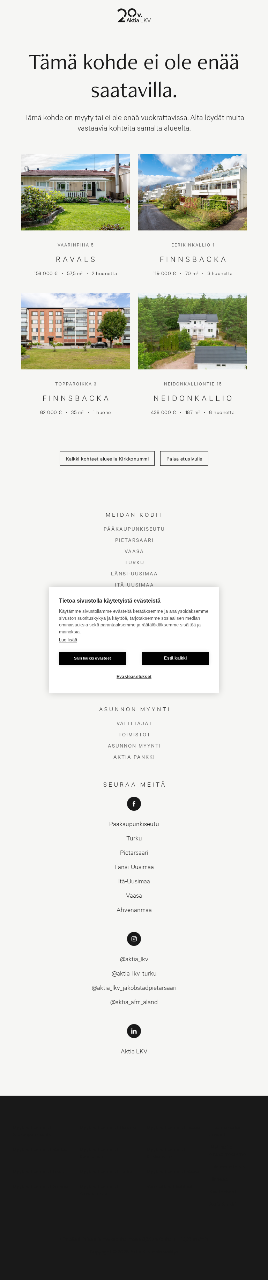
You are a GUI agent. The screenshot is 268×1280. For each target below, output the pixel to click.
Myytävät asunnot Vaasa (173, 1171)
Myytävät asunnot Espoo (173, 1127)
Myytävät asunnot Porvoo (40, 1186)
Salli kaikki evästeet (92, 658)
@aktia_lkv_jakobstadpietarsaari (134, 987)
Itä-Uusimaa (134, 584)
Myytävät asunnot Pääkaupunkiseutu (32, 1130)
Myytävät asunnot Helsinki (108, 1127)
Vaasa (134, 550)
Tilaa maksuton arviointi (225, 1130)
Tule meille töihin (227, 1166)
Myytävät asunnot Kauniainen (99, 1152)
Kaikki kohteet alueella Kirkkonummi (107, 458)
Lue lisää (68, 639)
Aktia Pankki (134, 756)
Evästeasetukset (134, 676)
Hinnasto (219, 1178)
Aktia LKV (134, 1051)
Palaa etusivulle (184, 458)
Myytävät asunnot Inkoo (39, 1171)
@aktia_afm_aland (134, 1002)
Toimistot (134, 734)
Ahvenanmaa (134, 909)
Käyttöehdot (222, 1191)
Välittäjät (134, 723)
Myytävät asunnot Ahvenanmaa (99, 1189)
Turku (134, 562)
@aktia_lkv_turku (134, 973)
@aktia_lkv (134, 959)
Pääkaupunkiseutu (134, 528)
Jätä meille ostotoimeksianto (227, 1150)
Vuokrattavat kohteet (169, 1186)
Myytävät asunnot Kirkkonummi (166, 1152)
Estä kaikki (175, 658)
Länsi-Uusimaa (134, 573)
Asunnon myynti (134, 745)
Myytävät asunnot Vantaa (40, 1149)
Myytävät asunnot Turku (106, 1171)
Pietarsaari (134, 539)
